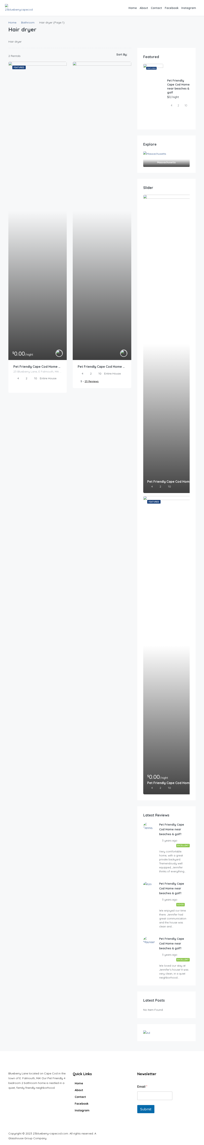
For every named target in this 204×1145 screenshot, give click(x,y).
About (144, 8)
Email (142, 1087)
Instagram (188, 8)
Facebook (171, 8)
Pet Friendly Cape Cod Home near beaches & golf (37, 367)
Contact (156, 8)
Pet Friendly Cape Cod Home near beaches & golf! (102, 367)
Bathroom (27, 22)
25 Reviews (92, 381)
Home (132, 8)
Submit (145, 1109)
